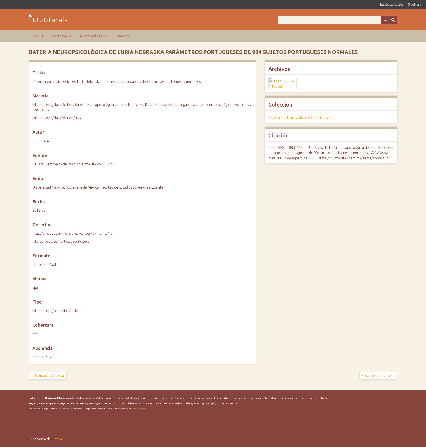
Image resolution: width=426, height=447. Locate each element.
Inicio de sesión (392, 4)
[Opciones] (385, 20)
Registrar (415, 4)
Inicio (36, 36)
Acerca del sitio (91, 36)
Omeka (57, 439)
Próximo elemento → (378, 375)
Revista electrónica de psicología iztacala (300, 117)
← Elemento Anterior (48, 375)
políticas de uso (138, 409)
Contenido (60, 36)
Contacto (122, 36)
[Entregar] (393, 20)
